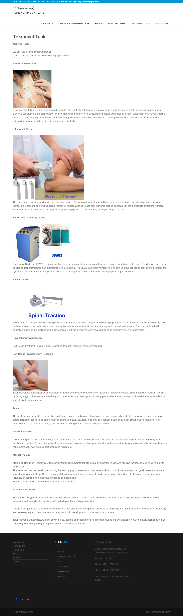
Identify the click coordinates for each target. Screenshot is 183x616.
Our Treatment (117, 23)
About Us (48, 23)
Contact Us (161, 23)
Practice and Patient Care (73, 23)
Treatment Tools (140, 23)
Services (99, 23)
